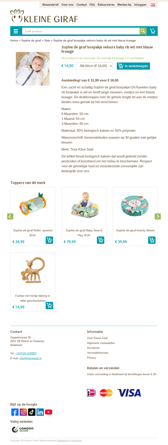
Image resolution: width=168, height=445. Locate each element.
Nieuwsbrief (50, 4)
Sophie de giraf (31, 40)
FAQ (92, 4)
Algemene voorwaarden (101, 343)
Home (14, 40)
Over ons (67, 4)
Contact (81, 4)
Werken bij (124, 4)
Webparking (63, 440)
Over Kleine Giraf (97, 338)
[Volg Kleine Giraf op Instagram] (23, 411)
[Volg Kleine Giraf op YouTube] (48, 411)
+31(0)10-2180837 (26, 353)
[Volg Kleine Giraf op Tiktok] (31, 411)
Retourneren (106, 4)
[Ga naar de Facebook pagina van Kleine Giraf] (14, 411)
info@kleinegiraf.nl (30, 358)
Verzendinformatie (97, 352)
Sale (47, 40)
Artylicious (77, 440)
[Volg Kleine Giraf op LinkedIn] (39, 411)
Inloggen (140, 4)
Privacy (91, 357)
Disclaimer (93, 347)
